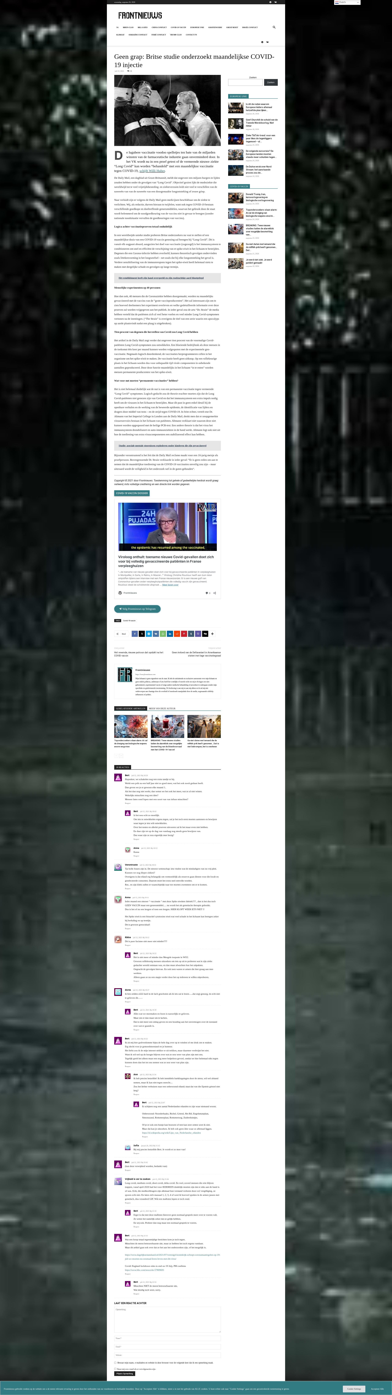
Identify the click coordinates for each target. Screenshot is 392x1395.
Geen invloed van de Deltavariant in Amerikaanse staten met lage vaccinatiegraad (196, 654)
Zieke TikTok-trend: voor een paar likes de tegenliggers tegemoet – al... (260, 138)
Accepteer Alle (377, 1389)
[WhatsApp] (163, 634)
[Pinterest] (184, 634)
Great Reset (232, 27)
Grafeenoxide (215, 27)
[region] (196, 1388)
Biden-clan (128, 27)
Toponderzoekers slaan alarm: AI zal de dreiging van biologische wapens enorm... (261, 213)
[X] (142, 634)
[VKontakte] (275, 2)
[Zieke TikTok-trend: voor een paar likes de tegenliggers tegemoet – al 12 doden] (235, 139)
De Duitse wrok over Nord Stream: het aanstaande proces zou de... (258, 169)
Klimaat (120, 35)
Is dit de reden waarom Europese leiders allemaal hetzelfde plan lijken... (259, 107)
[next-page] (121, 756)
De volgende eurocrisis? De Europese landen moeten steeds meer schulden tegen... (261, 154)
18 (131, 71)
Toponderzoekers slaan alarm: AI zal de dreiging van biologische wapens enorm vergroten (130, 743)
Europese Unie (197, 27)
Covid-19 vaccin (178, 27)
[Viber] (198, 634)
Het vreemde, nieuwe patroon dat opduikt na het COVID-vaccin (138, 654)
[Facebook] (135, 634)
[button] (274, 27)
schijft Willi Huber (152, 171)
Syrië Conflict (158, 35)
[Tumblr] (191, 634)
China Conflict (159, 27)
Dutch (342, 2)
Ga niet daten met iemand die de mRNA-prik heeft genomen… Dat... (261, 247)
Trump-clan (176, 35)
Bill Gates (142, 27)
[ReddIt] (177, 634)
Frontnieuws (143, 669)
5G (117, 27)
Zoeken (253, 77)
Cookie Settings (354, 1389)
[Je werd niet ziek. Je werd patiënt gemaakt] (235, 263)
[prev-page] (116, 756)
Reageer (128, 803)
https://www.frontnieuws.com (145, 674)
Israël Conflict (250, 27)
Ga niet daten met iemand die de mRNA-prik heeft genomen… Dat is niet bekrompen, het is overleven (203, 743)
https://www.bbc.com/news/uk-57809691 (144, 1270)
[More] (212, 634)
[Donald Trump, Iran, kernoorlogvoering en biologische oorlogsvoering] (235, 198)
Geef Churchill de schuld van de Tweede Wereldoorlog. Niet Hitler (262, 123)
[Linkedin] (170, 634)
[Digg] (205, 634)
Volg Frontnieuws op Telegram (139, 608)
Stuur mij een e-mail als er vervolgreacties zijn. (136, 1369)
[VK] (156, 634)
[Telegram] (270, 2)
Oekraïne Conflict (138, 35)
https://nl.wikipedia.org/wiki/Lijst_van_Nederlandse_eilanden (171, 1133)
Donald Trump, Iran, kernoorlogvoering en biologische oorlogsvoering (260, 197)
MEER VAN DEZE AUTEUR (162, 708)
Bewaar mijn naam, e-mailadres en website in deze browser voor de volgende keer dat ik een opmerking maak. (165, 1363)
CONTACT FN (191, 35)
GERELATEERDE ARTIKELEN (130, 708)
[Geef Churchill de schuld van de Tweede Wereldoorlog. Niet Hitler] (235, 123)
